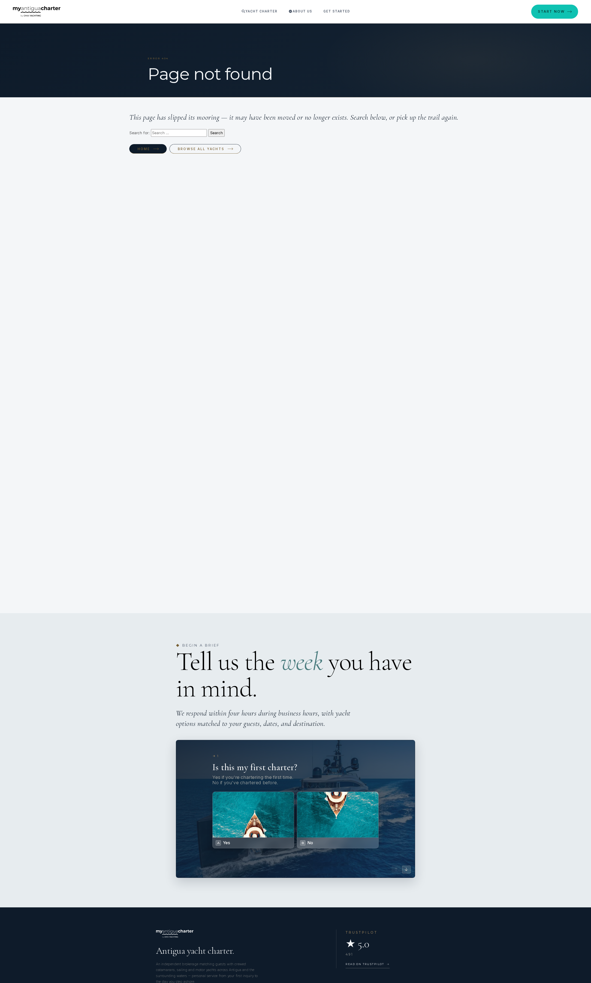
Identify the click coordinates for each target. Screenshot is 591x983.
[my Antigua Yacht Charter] (36, 11)
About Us (302, 11)
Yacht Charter (260, 11)
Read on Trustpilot (368, 964)
